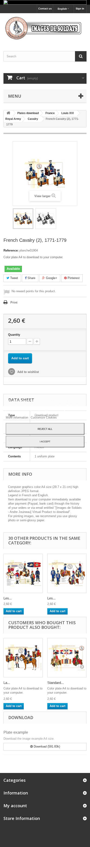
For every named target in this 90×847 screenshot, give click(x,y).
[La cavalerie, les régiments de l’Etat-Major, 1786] (23, 657)
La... (6, 683)
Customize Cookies (44, 417)
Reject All (45, 428)
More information (17, 417)
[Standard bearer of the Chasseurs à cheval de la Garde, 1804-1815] (67, 657)
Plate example (15, 732)
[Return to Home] (8, 113)
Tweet (13, 278)
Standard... (55, 683)
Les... (7, 598)
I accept (45, 441)
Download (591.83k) (46, 746)
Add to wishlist (27, 372)
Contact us (45, 8)
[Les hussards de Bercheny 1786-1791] (67, 573)
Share (31, 278)
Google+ (51, 278)
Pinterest (73, 278)
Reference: (10, 250)
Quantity (14, 334)
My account (15, 805)
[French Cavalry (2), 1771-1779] (23, 218)
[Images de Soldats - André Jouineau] (45, 28)
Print (13, 302)
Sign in (80, 8)
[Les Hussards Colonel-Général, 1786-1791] (23, 573)
